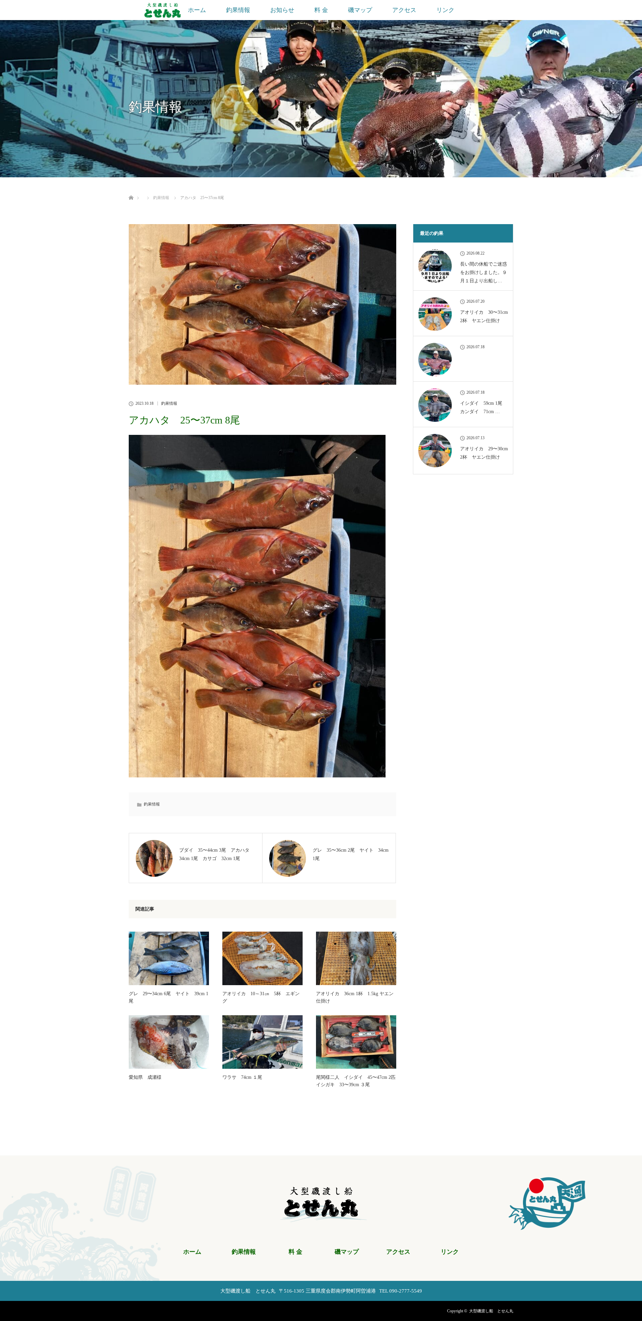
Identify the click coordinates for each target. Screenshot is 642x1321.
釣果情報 (238, 10)
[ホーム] (131, 189)
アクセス (404, 10)
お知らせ (282, 10)
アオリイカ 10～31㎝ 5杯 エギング (261, 997)
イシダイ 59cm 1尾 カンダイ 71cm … (483, 407)
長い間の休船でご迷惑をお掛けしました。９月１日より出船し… (483, 272)
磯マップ (360, 10)
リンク (445, 10)
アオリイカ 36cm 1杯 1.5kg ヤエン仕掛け (355, 997)
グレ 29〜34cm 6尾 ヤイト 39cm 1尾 (168, 997)
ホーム (197, 10)
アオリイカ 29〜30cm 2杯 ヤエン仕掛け (484, 453)
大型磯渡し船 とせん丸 (491, 1311)
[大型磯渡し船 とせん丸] (321, 1218)
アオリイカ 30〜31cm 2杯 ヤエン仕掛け (484, 316)
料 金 (321, 10)
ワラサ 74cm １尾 (242, 1077)
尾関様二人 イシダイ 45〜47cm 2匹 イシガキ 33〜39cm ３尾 (356, 1081)
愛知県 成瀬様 (145, 1077)
